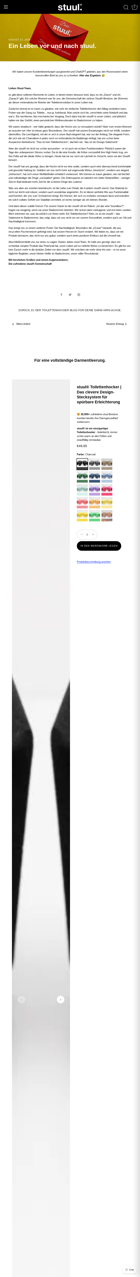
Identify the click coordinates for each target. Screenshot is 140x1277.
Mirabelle (106, 502)
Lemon (82, 515)
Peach (94, 502)
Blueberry (106, 477)
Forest (82, 477)
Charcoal (82, 464)
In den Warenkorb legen (99, 546)
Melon (82, 502)
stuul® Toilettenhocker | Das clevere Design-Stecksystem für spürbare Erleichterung (99, 394)
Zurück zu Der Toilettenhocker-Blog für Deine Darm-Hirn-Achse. (70, 310)
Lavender (94, 490)
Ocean (82, 490)
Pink (106, 490)
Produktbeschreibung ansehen (94, 561)
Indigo (94, 477)
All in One (106, 515)
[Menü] (6, 7)
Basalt (94, 464)
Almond (106, 464)
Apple (94, 515)
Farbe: (86, 454)
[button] (21, 999)
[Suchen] (126, 7)
